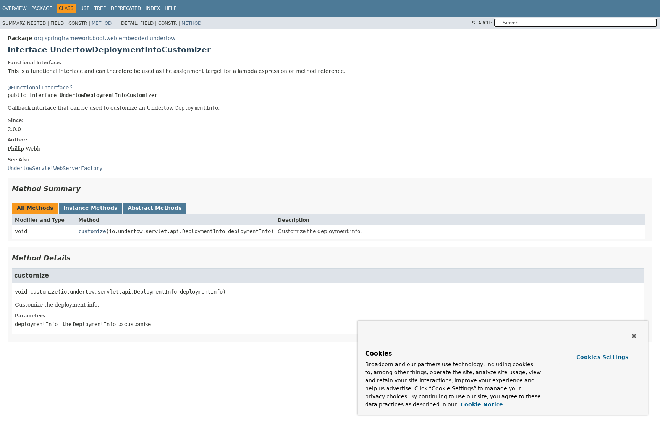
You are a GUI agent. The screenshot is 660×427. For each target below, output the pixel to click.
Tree (100, 8)
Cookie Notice (481, 404)
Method (102, 23)
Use (85, 8)
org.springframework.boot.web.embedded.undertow (104, 38)
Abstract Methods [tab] (154, 208)
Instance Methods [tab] (90, 208)
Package (41, 8)
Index (153, 8)
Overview (14, 8)
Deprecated (126, 8)
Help (170, 8)
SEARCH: (482, 23)
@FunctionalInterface (38, 87)
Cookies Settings (602, 357)
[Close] (634, 336)
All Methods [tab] (35, 208)
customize (92, 231)
